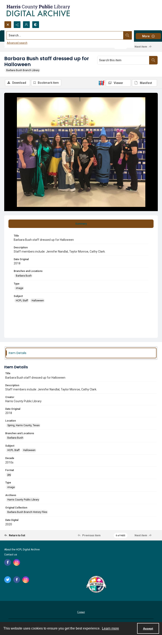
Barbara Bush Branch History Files (27, 512)
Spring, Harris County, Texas (23, 425)
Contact (81, 612)
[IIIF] (101, 82)
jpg (9, 474)
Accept (148, 628)
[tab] (81, 224)
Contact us (10, 554)
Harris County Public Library (23, 499)
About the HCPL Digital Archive (22, 549)
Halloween (38, 300)
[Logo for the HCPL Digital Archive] (38, 10)
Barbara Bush (24, 275)
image (19, 288)
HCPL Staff (22, 300)
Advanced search (17, 42)
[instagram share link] (16, 562)
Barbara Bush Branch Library (22, 70)
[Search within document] (153, 60)
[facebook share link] (7, 562)
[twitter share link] (7, 579)
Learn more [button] (110, 628)
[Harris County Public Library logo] (96, 584)
